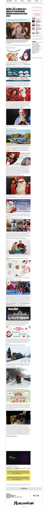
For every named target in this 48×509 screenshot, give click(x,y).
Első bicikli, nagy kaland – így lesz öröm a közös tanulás (39, 29)
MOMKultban (11, 126)
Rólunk (7, 493)
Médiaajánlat (9, 494)
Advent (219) (33, 46)
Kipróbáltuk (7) (34, 52)
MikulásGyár (26, 256)
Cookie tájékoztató (10, 496)
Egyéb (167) (37, 46)
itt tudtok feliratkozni (9, 473)
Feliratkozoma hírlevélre (37, 15)
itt (9, 65)
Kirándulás (37, 31)
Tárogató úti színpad (19, 126)
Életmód (37, 27)
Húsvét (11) (36, 51)
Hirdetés (39, 27)
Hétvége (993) (33, 43)
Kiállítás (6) (33, 53)
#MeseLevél (19, 171)
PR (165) (39, 46)
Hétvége (37, 23)
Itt (6, 465)
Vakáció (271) (37, 44)
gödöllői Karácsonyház (15, 434)
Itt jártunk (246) (37, 45)
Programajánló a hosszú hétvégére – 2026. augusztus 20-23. (39, 25)
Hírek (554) (37, 43)
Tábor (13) (33, 51)
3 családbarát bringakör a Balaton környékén (38, 33)
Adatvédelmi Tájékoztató (11, 495)
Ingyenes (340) (33, 44)
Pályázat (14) (38, 50)
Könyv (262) (33, 45)
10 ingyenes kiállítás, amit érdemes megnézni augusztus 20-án (38, 22)
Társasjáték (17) (34, 50)
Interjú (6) (37, 52)
